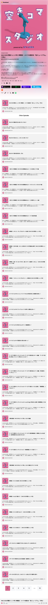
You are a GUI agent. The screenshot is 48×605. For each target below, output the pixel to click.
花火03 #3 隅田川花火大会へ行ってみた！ (18, 122)
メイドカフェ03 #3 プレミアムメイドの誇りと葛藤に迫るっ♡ (22, 309)
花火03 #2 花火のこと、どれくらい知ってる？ (19, 138)
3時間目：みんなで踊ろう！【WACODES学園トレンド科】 (21, 496)
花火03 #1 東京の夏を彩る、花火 (16, 153)
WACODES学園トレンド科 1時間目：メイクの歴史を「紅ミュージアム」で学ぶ (25, 103)
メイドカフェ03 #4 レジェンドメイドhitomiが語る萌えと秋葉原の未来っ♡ (25, 293)
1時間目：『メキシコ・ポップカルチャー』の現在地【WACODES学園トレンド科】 (26, 278)
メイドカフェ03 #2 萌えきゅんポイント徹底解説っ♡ (20, 325)
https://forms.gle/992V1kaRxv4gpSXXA (8, 78)
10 (40, 588)
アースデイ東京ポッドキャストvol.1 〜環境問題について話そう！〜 (23, 449)
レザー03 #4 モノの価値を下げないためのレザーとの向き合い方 (22, 543)
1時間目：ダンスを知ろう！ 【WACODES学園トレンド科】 (21, 527)
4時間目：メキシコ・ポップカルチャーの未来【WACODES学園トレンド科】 (25, 231)
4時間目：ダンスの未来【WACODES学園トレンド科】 (20, 481)
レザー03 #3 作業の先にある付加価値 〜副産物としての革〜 (22, 558)
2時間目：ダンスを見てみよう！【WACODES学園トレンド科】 (22, 512)
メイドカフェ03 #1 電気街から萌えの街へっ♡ (19, 340)
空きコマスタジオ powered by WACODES (10, 59)
